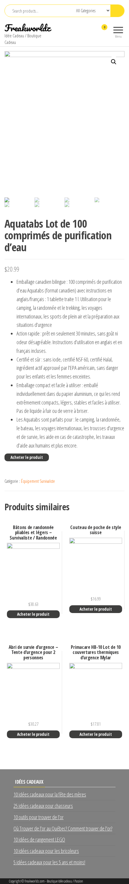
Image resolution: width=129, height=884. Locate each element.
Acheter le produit (26, 457)
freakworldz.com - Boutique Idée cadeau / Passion (54, 881)
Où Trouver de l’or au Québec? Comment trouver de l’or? (63, 828)
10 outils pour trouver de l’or (39, 817)
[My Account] (94, 31)
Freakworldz (27, 28)
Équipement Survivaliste (38, 481)
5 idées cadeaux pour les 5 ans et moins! (49, 862)
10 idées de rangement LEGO (39, 839)
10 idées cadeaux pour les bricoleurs (46, 850)
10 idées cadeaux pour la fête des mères (50, 794)
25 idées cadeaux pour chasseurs (43, 805)
